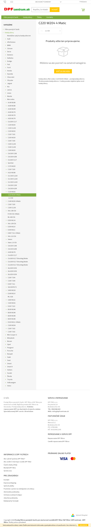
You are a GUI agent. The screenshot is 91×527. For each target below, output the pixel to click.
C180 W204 (11, 325)
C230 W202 (11, 131)
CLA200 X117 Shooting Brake (18, 262)
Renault (10, 354)
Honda (9, 71)
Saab (9, 357)
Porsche (10, 351)
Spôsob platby (9, 486)
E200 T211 (11, 284)
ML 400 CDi (11, 217)
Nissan (9, 341)
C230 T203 (11, 169)
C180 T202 (11, 328)
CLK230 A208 (12, 249)
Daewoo (10, 55)
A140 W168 (11, 102)
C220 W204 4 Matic (14, 195)
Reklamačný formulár (11, 501)
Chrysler (10, 80)
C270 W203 (11, 166)
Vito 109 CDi (12, 223)
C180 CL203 (12, 144)
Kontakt (6, 480)
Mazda (9, 96)
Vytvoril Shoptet (81, 515)
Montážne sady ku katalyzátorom (19, 36)
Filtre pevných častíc (12, 29)
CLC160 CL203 (12, 176)
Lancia (9, 90)
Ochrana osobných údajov (13, 495)
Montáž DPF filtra (10, 468)
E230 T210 (11, 306)
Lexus (9, 93)
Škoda (9, 376)
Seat (9, 360)
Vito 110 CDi (12, 236)
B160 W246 (11, 309)
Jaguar (9, 83)
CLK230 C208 (12, 246)
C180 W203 (11, 137)
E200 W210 (11, 227)
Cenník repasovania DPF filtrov (58, 441)
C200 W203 (11, 150)
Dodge (9, 61)
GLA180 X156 (12, 268)
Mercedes (10, 99)
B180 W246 (11, 312)
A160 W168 (11, 106)
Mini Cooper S (12, 335)
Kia (8, 86)
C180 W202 (11, 303)
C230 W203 (11, 125)
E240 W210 (11, 293)
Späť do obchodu (63, 71)
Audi (8, 39)
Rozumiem (83, 525)
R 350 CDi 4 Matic (14, 214)
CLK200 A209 (12, 188)
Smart (9, 363)
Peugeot (10, 348)
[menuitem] (11, 17)
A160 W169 (11, 109)
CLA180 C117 (12, 160)
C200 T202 (11, 332)
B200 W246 (11, 316)
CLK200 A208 (12, 157)
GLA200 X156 (12, 271)
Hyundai (10, 74)
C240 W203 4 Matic (14, 201)
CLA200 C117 (12, 122)
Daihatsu (10, 58)
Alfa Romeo (11, 42)
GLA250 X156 (12, 274)
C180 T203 (11, 141)
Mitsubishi (10, 338)
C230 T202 (11, 134)
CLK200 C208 (12, 153)
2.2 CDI (10, 198)
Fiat (8, 64)
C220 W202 (11, 192)
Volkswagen (11, 382)
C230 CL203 (12, 128)
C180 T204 (11, 277)
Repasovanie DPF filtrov (56, 438)
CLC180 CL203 (12, 179)
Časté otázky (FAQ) (10, 465)
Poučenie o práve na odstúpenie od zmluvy (19, 489)
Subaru (9, 370)
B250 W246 (11, 319)
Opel (9, 344)
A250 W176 (11, 118)
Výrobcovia (8, 471)
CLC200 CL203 (12, 182)
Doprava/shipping (10, 483)
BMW (9, 45)
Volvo (9, 386)
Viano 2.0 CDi (12, 242)
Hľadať (55, 10)
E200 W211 (11, 230)
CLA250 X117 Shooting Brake (18, 265)
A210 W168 (11, 172)
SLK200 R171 (12, 287)
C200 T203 (11, 204)
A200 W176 (11, 252)
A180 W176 (11, 115)
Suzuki (9, 373)
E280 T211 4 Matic (14, 233)
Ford (9, 67)
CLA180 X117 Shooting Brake (18, 258)
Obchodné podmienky (43, 2)
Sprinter (11, 163)
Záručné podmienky (11, 498)
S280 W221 (11, 300)
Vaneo (10, 239)
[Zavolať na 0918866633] (7, 2)
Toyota (9, 379)
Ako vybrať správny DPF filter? (14, 459)
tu (76, 525)
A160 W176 (11, 112)
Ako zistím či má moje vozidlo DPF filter (17, 462)
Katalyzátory (9, 32)
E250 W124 (11, 220)
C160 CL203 (12, 147)
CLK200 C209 (12, 185)
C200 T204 (11, 281)
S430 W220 (11, 290)
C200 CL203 (12, 208)
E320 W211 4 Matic (14, 322)
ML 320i (10, 297)
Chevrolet (10, 77)
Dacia (9, 51)
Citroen (9, 48)
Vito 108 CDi (12, 211)
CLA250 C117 (12, 255)
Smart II (10, 367)
